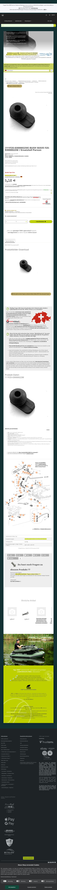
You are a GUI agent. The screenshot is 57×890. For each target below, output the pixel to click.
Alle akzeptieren (11, 887)
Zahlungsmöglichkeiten (24, 745)
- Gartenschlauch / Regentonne (6, 777)
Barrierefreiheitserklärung (24, 756)
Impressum (22, 760)
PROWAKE (35, 53)
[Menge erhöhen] (26, 221)
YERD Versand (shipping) (28, 706)
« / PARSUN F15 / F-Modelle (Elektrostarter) (41, 528)
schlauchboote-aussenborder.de (28, 54)
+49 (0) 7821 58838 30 (49, 5)
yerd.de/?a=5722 (29, 453)
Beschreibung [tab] (10, 241)
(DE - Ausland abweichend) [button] (11, 216)
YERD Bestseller (4, 747)
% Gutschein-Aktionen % (5, 754)
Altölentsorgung (23, 754)
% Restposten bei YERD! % (5, 756)
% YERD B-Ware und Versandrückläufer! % (8, 751)
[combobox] (26, 71)
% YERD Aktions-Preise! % (5, 758)
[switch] (4, 881)
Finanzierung (22, 758)
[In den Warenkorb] (5, 91)
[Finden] (55, 25)
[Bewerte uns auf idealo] (44, 753)
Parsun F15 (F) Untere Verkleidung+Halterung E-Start (35, 538)
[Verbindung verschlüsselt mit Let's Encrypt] (9, 842)
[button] (46, 15)
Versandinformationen (34, 712)
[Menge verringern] (6, 221)
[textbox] (26, 70)
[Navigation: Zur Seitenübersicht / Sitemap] (6, 79)
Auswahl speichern (31, 887)
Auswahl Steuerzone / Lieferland (12, 176)
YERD (12, 693)
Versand (15, 184)
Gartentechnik (22, 670)
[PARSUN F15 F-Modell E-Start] (26, 536)
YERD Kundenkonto (4, 738)
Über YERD (3, 743)
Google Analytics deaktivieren (25, 762)
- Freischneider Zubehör (5, 782)
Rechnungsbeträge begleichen (6, 741)
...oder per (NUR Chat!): (15, 202)
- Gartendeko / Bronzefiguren (6, 775)
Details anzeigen (48, 887)
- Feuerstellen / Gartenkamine (6, 771)
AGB (21, 743)
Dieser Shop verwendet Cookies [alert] (28, 865)
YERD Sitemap (3, 769)
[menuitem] (8, 21)
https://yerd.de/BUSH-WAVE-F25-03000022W (28, 452)
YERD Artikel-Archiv (4, 760)
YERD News (3, 764)
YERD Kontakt (3, 745)
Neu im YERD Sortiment (5, 749)
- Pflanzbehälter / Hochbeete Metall (7, 773)
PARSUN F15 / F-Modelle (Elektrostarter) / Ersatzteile (19, 156)
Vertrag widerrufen (23, 738)
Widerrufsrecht (22, 751)
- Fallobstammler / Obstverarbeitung (7, 779)
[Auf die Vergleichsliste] (49, 96)
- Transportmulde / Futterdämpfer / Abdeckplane (7, 785)
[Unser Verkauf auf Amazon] (51, 748)
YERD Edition (3, 762)
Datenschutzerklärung (24, 741)
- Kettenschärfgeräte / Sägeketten (7, 787)
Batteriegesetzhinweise (24, 749)
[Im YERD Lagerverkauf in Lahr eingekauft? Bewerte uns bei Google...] (47, 757)
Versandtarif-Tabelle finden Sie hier (24, 185)
